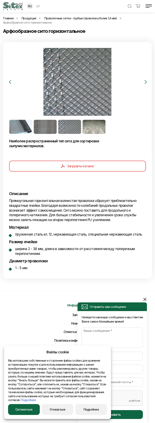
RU (30, 6)
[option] (77, 82)
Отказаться (57, 409)
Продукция (28, 18)
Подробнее (28, 400)
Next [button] (146, 82)
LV (38, 6)
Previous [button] (10, 82)
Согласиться (23, 409)
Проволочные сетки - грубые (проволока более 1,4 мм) (80, 18)
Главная (8, 18)
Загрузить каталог (80, 166)
